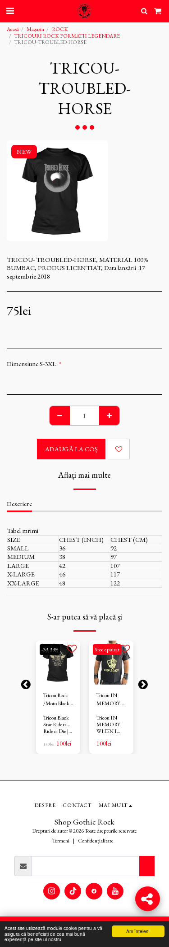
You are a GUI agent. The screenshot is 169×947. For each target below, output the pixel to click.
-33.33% (49, 649)
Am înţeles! (138, 931)
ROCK (60, 29)
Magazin (35, 29)
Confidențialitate (96, 840)
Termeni (60, 840)
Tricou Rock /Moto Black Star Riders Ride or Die (56, 699)
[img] (58, 663)
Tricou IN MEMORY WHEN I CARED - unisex (108, 699)
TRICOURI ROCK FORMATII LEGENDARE (67, 35)
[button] (10, 11)
